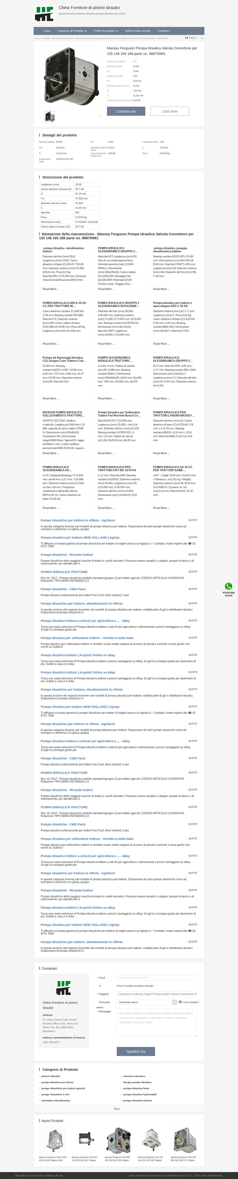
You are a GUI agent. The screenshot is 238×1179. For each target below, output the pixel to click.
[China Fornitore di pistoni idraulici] (44, 11)
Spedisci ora (135, 1051)
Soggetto (103, 994)
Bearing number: (115, 66)
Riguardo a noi (23, 1175)
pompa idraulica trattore (63, 38)
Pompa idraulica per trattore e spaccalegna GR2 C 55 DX (172, 304)
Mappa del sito (55, 1175)
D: (108, 95)
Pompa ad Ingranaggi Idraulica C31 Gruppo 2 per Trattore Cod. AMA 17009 (63, 360)
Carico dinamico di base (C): (120, 100)
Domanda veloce (103, 1005)
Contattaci (163, 30)
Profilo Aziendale (104, 30)
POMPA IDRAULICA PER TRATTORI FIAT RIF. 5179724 (117, 469)
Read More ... (51, 289)
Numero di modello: (116, 61)
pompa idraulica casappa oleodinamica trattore (171, 250)
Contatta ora (126, 111)
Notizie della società (137, 30)
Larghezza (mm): (115, 76)
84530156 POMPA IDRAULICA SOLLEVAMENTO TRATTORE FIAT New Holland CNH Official (63, 415)
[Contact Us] (229, 589)
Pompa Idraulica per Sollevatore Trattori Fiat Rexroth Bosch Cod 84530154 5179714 (119, 415)
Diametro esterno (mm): (118, 86)
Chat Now (169, 111)
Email (101, 977)
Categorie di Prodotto (70, 30)
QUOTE (193, 520)
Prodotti (45, 38)
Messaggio (104, 1011)
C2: (108, 71)
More (117, 1108)
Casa (47, 30)
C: (108, 90)
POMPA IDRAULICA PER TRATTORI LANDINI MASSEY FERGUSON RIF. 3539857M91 (172, 415)
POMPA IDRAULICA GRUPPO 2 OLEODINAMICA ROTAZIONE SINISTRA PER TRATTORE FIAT (119, 306)
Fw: (108, 81)
